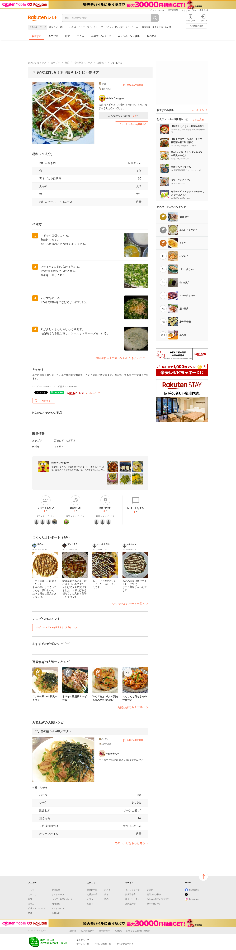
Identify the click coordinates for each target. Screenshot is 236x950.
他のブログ (94, 393)
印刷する (46, 400)
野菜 (67, 62)
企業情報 (72, 931)
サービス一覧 (83, 944)
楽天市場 (204, 10)
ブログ (150, 890)
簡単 (106, 894)
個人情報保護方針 (87, 931)
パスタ (90, 899)
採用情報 (118, 931)
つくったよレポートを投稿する (131, 124)
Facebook (194, 890)
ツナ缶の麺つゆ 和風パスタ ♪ (53, 731)
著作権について (104, 931)
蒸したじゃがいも (68, 27)
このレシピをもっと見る (130, 843)
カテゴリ (53, 36)
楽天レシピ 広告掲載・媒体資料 (138, 931)
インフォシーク (157, 10)
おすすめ (36, 36)
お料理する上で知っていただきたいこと (120, 358)
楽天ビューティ (132, 899)
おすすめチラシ (189, 10)
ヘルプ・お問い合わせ (62, 899)
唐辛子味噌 (157, 27)
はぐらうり (92, 27)
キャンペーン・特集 (129, 36)
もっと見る (198, 110)
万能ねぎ (101, 62)
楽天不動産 (130, 894)
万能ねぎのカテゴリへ (131, 707)
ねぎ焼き (71, 440)
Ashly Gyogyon (60, 462)
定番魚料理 (92, 894)
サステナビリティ (125, 944)
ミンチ (82, 27)
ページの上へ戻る (203, 876)
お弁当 (107, 890)
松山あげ (119, 27)
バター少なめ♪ (106, 27)
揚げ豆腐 (146, 27)
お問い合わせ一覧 (103, 944)
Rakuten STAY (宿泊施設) (158, 899)
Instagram (194, 899)
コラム (80, 36)
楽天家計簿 (173, 10)
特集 (30, 913)
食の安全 (151, 36)
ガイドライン (58, 908)
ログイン (203, 20)
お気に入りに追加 (135, 85)
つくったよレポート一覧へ (128, 603)
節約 (106, 899)
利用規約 (56, 904)
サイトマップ (58, 894)
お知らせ (56, 913)
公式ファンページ (101, 36)
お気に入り (190, 20)
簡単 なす (53, 27)
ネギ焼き (59, 446)
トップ (31, 890)
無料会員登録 (197, 26)
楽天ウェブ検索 (154, 894)
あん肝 (168, 27)
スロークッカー (132, 27)
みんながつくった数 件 (123, 115)
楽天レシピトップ (37, 62)
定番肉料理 (92, 890)
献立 (67, 36)
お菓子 (90, 904)
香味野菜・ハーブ (83, 62)
